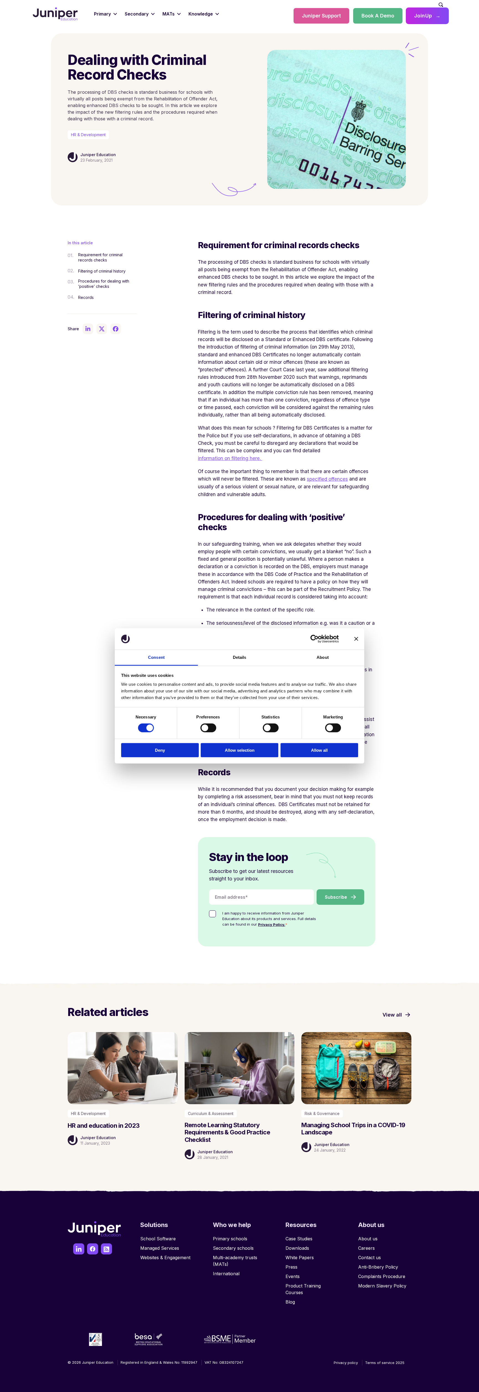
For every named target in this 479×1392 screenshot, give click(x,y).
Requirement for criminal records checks (100, 257)
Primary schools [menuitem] (230, 1238)
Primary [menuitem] (102, 14)
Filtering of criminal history (102, 271)
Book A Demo (377, 16)
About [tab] (323, 657)
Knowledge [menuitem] (200, 14)
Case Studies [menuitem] (299, 1238)
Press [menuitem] (291, 1267)
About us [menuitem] (368, 1238)
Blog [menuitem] (290, 1302)
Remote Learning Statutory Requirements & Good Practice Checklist (227, 1132)
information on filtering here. (230, 458)
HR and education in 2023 (104, 1125)
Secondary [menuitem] (137, 14)
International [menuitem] (226, 1273)
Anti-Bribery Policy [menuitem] (378, 1267)
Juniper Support (321, 16)
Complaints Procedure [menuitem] (381, 1276)
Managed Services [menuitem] (159, 1248)
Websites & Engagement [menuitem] (165, 1257)
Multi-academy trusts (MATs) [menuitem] (235, 1261)
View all (392, 1015)
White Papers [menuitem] (300, 1257)
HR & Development (88, 134)
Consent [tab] (156, 657)
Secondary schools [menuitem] (233, 1248)
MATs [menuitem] (168, 14)
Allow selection (239, 750)
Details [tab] (239, 657)
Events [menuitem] (293, 1276)
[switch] (208, 727)
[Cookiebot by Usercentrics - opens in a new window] (314, 639)
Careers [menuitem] (366, 1248)
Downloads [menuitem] (297, 1248)
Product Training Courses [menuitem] (303, 1289)
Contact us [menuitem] (369, 1257)
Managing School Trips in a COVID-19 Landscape (353, 1128)
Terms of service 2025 (384, 1362)
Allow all (319, 750)
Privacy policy (346, 1362)
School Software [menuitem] (158, 1238)
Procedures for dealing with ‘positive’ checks (103, 284)
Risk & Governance (322, 1113)
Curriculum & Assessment (210, 1113)
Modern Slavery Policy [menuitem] (382, 1286)
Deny (160, 750)
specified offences (327, 479)
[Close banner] (356, 639)
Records (86, 297)
